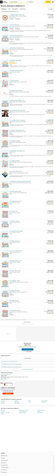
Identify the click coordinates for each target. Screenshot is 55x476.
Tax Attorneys (3, 410)
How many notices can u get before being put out (9, 361)
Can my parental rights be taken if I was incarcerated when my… (11, 364)
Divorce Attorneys (12, 16)
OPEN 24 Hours (16, 11)
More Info (14, 17)
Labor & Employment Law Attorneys (26, 162)
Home (2, 319)
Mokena (29, 400)
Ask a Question (28, 358)
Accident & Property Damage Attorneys (23, 49)
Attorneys (31, 49)
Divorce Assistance (26, 91)
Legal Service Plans (23, 192)
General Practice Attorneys (23, 410)
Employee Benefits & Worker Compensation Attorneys (25, 36)
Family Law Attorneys (19, 16)
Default (51, 9)
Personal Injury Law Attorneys (21, 26)
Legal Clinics (26, 172)
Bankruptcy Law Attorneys (31, 26)
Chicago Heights (44, 400)
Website (10, 17)
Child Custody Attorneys (27, 182)
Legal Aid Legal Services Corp (6, 374)
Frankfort (15, 400)
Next (33, 323)
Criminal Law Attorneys (24, 282)
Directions (14, 27)
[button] (53, 1)
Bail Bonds (2, 411)
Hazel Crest (3, 403)
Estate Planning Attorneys (39, 36)
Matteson (7, 319)
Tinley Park (3, 400)
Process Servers (40, 412)
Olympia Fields (16, 403)
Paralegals (24, 16)
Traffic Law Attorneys (22, 412)
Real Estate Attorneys (20, 172)
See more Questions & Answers (27, 369)
